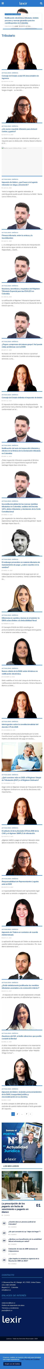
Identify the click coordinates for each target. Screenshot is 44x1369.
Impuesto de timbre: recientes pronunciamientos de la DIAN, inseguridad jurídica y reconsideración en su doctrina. (22, 1094)
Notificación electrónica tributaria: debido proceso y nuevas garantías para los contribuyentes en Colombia (21, 20)
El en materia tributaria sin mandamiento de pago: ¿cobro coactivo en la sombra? (21, 564)
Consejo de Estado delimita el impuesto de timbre (22, 398)
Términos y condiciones (10, 1308)
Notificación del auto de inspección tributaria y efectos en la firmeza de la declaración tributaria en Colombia (21, 450)
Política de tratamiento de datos (13, 1305)
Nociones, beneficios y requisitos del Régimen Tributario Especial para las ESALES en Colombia (21, 291)
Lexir (16, 26)
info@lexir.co (6, 1290)
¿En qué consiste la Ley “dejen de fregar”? (24, 1231)
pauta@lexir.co (7, 1310)
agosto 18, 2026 (25, 26)
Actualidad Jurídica (12, 14)
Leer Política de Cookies (30, 1359)
